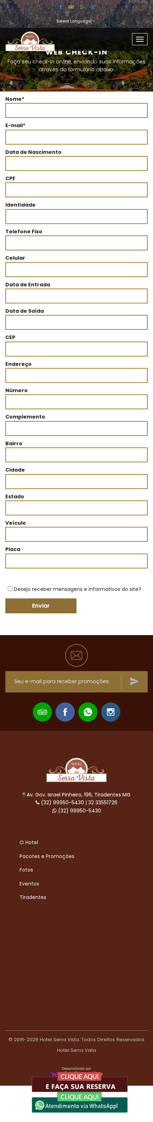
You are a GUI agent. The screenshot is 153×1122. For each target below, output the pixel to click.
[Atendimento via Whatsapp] (80, 1102)
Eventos (29, 883)
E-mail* (15, 125)
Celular (15, 257)
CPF (10, 178)
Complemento (25, 416)
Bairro (13, 443)
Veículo (15, 522)
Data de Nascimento (33, 152)
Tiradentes (33, 897)
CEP (10, 337)
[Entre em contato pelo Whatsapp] (88, 711)
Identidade (20, 204)
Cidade (15, 469)
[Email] (76, 655)
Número (16, 390)
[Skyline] (76, 769)
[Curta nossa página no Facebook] (65, 711)
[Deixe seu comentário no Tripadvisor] (42, 711)
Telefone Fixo (23, 231)
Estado (14, 496)
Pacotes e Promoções (47, 856)
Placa (12, 549)
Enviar (41, 606)
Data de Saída (24, 311)
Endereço (18, 364)
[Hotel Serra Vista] (38, 37)
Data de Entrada (27, 284)
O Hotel (29, 842)
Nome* (14, 99)
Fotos (26, 869)
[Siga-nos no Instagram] (110, 711)
